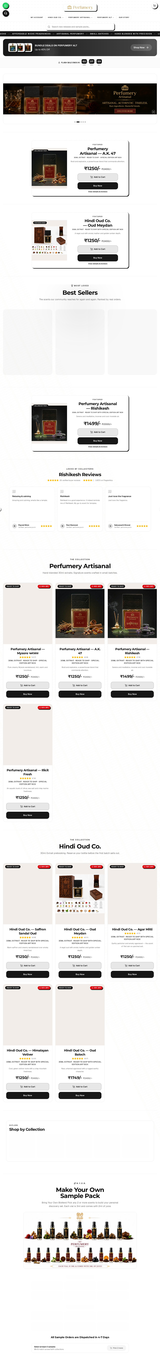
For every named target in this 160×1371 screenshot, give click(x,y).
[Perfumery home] (80, 7)
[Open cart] (154, 6)
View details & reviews (97, 192)
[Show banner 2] (77, 121)
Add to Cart (99, 177)
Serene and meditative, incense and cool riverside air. (97, 416)
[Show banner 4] (83, 121)
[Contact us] (6, 13)
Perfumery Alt (104, 17)
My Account (37, 17)
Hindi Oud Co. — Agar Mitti (132, 929)
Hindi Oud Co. (55, 17)
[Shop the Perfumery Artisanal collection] (80, 99)
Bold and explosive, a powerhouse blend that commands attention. (98, 161)
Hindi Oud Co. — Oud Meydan (97, 223)
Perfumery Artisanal (79, 17)
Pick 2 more (118, 1348)
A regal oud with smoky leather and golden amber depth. (98, 233)
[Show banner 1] (75, 121)
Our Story (124, 17)
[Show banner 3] (80, 121)
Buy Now (97, 186)
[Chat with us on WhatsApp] (6, 6)
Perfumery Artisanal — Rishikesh (98, 406)
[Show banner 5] (85, 121)
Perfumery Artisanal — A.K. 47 (98, 151)
